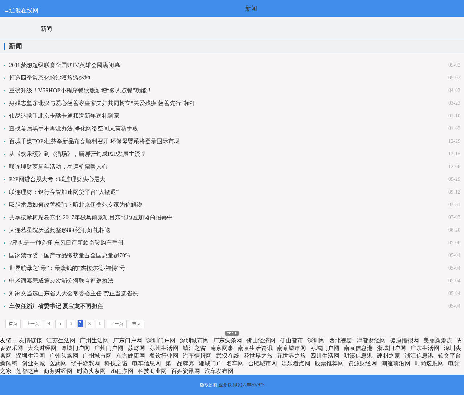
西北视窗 (340, 340)
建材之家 (388, 356)
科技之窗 (116, 363)
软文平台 (449, 356)
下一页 (116, 323)
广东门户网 (127, 340)
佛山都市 (291, 340)
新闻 (251, 8)
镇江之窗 (194, 348)
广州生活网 (94, 340)
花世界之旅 (258, 356)
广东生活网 (424, 348)
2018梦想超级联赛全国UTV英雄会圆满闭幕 (64, 65)
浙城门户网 (391, 348)
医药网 (58, 363)
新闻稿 (8, 363)
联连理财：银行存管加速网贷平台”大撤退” (64, 192)
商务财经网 (58, 371)
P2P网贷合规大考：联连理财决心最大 (57, 179)
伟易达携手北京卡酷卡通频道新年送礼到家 (64, 116)
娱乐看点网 (295, 363)
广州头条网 (63, 356)
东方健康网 (130, 356)
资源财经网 (362, 363)
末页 (136, 323)
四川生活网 (324, 356)
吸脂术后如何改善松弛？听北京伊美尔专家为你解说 (75, 204)
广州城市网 (97, 356)
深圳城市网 (194, 340)
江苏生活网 (60, 340)
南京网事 (221, 348)
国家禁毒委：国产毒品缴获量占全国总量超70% (69, 255)
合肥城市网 (262, 363)
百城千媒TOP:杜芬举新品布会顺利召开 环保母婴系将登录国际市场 (94, 141)
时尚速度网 (429, 363)
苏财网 (136, 348)
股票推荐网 (329, 363)
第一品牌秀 (179, 363)
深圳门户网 (160, 340)
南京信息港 (358, 348)
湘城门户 (210, 363)
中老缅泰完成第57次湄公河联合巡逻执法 (61, 281)
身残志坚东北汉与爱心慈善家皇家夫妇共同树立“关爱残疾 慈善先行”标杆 (102, 103)
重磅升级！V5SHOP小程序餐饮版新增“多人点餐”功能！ (81, 90)
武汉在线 (227, 356)
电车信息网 (146, 363)
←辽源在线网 (21, 10)
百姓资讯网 (185, 371)
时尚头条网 (91, 371)
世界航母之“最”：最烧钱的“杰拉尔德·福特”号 (67, 268)
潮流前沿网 (395, 363)
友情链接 (30, 340)
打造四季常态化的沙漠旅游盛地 (49, 78)
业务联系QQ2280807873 (241, 384)
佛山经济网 (261, 340)
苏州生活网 (163, 348)
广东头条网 (227, 340)
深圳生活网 (30, 356)
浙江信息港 (419, 356)
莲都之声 (27, 371)
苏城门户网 (324, 348)
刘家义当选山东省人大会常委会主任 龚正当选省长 (73, 293)
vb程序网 (121, 371)
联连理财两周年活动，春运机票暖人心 (58, 166)
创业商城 (33, 363)
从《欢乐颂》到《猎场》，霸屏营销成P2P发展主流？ (77, 154)
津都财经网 (371, 340)
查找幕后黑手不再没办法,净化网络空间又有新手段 (73, 128)
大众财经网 (42, 348)
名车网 (235, 363)
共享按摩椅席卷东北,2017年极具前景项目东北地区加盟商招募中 (91, 217)
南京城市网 (291, 348)
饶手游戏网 (85, 363)
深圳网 (316, 340)
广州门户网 (108, 348)
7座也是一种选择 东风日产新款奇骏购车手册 (66, 243)
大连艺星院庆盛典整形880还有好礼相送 (60, 230)
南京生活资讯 (255, 348)
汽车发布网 (218, 371)
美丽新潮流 (437, 340)
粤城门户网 (75, 348)
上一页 (32, 323)
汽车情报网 (197, 356)
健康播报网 (404, 340)
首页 (13, 323)
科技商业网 (152, 371)
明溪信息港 (358, 356)
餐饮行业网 (163, 356)
